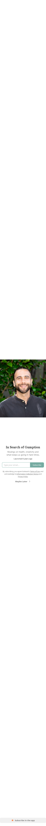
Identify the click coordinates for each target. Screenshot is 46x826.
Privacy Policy (23, 476)
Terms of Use (35, 471)
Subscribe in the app (25, 820)
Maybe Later (21, 481)
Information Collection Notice (27, 474)
